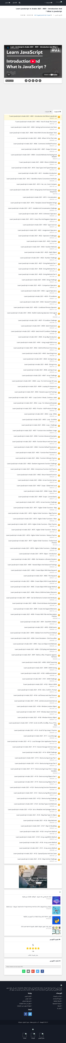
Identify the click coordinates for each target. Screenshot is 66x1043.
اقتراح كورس (28, 996)
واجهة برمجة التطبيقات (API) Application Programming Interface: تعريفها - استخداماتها (28, 907)
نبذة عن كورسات (57, 996)
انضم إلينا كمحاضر (26, 1001)
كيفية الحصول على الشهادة (24, 1006)
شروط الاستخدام (57, 999)
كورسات (42, 1022)
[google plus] (33, 971)
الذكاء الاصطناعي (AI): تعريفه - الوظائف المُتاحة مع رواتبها (36, 897)
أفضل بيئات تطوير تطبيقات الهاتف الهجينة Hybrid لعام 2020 (36, 927)
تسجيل (7, 3)
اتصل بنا (59, 1008)
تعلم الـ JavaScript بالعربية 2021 (42, 15)
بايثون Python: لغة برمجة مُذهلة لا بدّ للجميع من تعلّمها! (37, 917)
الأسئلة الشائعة (57, 1001)
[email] (28, 971)
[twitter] (37, 971)
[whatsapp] (23, 971)
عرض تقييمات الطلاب (33, 955)
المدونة (59, 1006)
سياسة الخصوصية (57, 1003)
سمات (31, 1022)
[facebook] (42, 971)
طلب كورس (28, 999)
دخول (14, 3)
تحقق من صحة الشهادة (25, 1003)
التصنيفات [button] (48, 3)
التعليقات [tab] (47, 112)
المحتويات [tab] (57, 112)
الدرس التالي (10, 81)
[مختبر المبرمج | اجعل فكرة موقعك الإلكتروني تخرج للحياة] (33, 876)
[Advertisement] (33, 32)
